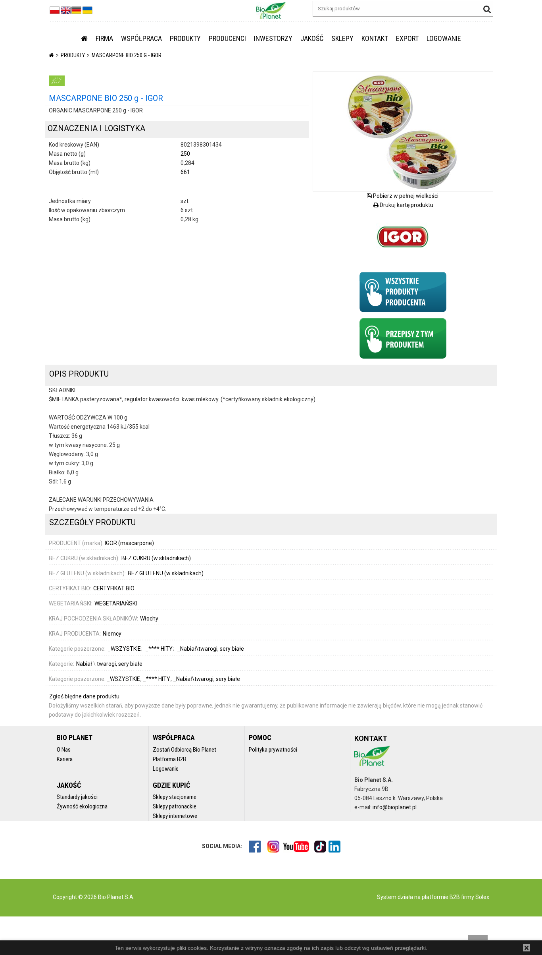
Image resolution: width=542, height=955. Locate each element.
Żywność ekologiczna (82, 806)
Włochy (149, 618)
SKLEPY (342, 38)
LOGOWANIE (444, 38)
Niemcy (112, 633)
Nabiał (84, 664)
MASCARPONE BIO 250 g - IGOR (126, 55)
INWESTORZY (273, 38)
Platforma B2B (169, 759)
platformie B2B (440, 897)
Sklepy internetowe (175, 816)
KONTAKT (374, 38)
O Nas (64, 749)
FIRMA (104, 38)
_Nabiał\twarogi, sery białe (206, 679)
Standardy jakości (77, 796)
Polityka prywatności (273, 749)
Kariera (65, 759)
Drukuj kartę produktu (406, 205)
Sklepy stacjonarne (174, 796)
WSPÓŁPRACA (141, 38)
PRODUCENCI (227, 38)
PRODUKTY (185, 38)
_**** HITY (157, 679)
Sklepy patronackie (174, 806)
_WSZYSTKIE (124, 679)
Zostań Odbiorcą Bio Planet (184, 749)
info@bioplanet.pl (395, 807)
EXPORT (407, 38)
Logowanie (166, 768)
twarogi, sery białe (119, 664)
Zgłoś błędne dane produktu (84, 696)
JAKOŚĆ (311, 38)
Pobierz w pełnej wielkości (405, 196)
